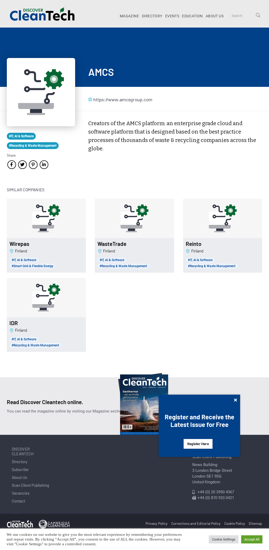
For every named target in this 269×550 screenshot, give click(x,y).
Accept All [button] (251, 539)
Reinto (193, 244)
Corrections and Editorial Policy (196, 523)
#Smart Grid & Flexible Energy (32, 266)
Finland (21, 251)
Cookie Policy (234, 523)
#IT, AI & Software (21, 136)
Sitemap (255, 523)
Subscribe (20, 469)
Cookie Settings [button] (223, 539)
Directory (152, 16)
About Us (215, 16)
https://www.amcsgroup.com (119, 99)
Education (192, 16)
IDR (13, 323)
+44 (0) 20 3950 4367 (216, 492)
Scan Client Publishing (30, 485)
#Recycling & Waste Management (32, 145)
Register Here (198, 444)
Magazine (129, 16)
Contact (18, 501)
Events (172, 16)
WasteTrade (111, 244)
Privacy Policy (157, 523)
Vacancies (20, 493)
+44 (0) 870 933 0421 (216, 497)
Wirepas (19, 244)
